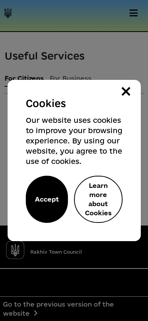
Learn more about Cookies (98, 199)
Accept (47, 199)
